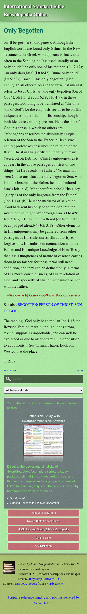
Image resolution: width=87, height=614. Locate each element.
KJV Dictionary (43, 546)
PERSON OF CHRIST (55, 304)
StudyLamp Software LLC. (44, 579)
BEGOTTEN (27, 304)
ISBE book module (25, 583)
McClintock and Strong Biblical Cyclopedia (43, 529)
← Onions (10, 370)
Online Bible (43, 537)
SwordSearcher (54, 583)
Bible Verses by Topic (43, 512)
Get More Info (18, 498)
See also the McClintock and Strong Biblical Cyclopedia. (45, 295)
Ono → (79, 370)
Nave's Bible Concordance (43, 521)
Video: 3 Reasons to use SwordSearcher (34, 503)
